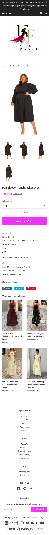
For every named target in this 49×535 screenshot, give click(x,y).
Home (4, 66)
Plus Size (24, 419)
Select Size (7, 200)
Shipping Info (24, 471)
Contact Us (24, 447)
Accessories (24, 427)
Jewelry (24, 423)
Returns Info (24, 475)
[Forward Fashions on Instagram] (30, 489)
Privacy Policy (24, 458)
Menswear (24, 430)
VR (44, 517)
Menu (8, 13)
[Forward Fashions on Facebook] (18, 489)
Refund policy (24, 454)
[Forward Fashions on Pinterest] (24, 489)
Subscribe (39, 509)
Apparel (24, 416)
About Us (24, 444)
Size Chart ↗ (24, 212)
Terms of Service (24, 451)
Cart (45, 14)
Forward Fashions (25, 517)
